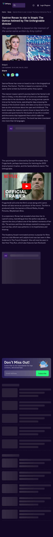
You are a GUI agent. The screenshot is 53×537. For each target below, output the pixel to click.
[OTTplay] (7, 5)
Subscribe (42, 373)
